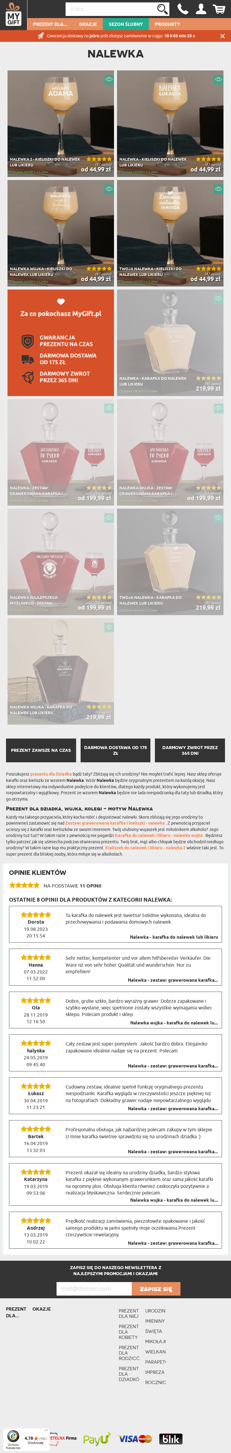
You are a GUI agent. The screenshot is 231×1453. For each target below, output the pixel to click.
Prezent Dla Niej (129, 1313)
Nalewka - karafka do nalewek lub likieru (174, 937)
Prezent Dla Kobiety (129, 1332)
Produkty (167, 25)
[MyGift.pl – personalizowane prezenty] (13, 15)
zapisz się (156, 1288)
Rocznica (155, 1382)
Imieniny (155, 1321)
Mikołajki (155, 1341)
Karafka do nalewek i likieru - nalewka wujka (159, 836)
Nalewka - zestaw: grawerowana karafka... (173, 980)
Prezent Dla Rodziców (129, 1353)
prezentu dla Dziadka (51, 774)
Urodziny (155, 1310)
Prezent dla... (50, 25)
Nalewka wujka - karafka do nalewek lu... (174, 1023)
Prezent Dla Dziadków (129, 1374)
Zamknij (222, 36)
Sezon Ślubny (126, 25)
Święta (153, 1331)
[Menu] (46, 1431)
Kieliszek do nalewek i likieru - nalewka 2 (145, 848)
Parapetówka (155, 1362)
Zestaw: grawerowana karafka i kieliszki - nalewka (115, 823)
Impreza (155, 1372)
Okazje (88, 25)
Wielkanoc (155, 1351)
